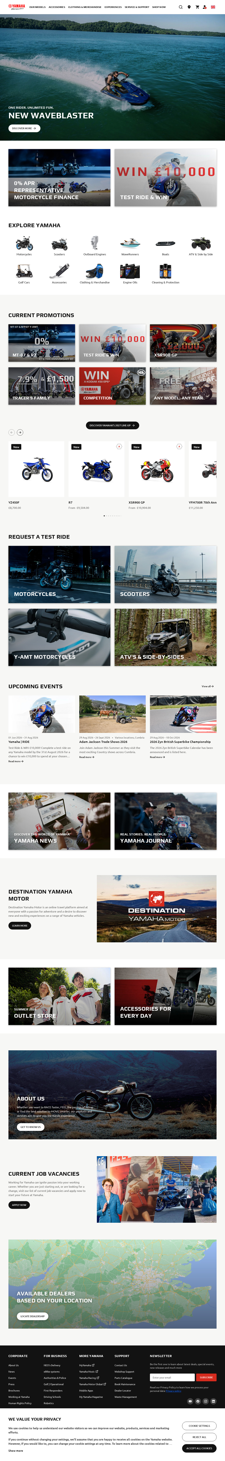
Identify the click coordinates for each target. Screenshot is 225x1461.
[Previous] (11, 432)
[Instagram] (205, 1401)
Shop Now (159, 7)
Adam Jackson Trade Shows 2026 (103, 742)
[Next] (20, 432)
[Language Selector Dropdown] (213, 7)
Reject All (199, 1437)
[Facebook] (198, 1401)
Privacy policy (173, 1390)
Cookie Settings (199, 1425)
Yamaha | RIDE (19, 742)
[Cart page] (197, 7)
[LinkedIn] (213, 1401)
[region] (112, 1434)
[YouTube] (190, 1401)
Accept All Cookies (199, 1448)
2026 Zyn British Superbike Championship (180, 742)
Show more (15, 1450)
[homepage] (16, 7)
